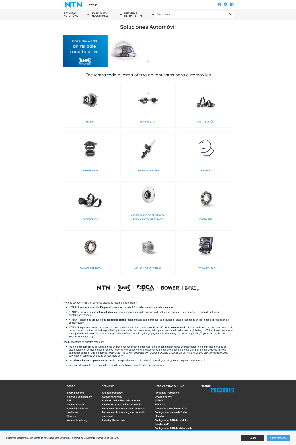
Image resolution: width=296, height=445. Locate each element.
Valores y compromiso (79, 396)
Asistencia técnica (112, 396)
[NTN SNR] (73, 5)
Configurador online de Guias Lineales (171, 414)
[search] (230, 14)
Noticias (71, 416)
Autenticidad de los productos (77, 410)
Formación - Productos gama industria (123, 408)
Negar (252, 438)
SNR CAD (160, 404)
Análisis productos (112, 392)
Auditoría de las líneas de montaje (121, 400)
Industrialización (76, 404)
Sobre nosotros (75, 392)
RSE (69, 400)
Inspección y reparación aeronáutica (122, 404)
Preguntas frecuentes (167, 392)
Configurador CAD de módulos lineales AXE (171, 422)
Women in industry (77, 420)
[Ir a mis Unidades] (225, 4)
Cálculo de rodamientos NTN (171, 408)
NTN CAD (160, 400)
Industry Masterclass (113, 420)
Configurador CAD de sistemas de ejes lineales (173, 430)
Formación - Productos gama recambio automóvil (123, 414)
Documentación (163, 396)
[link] (219, 4)
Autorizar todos (278, 438)
